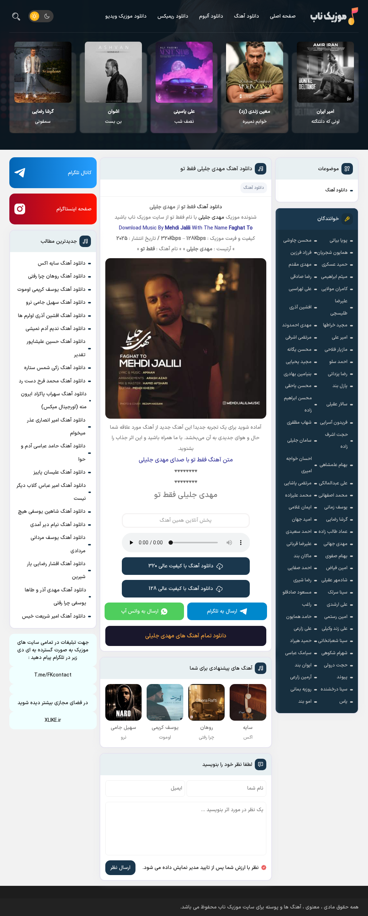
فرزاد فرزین (301, 252)
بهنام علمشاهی (333, 465)
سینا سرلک (338, 592)
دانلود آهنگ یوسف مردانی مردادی (58, 544)
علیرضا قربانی (299, 544)
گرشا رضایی (337, 519)
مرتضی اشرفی (298, 337)
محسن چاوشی (297, 240)
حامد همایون (299, 616)
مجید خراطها (335, 325)
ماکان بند (303, 556)
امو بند (305, 701)
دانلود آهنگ (246, 16)
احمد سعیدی (299, 531)
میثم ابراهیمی (334, 276)
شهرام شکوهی (334, 653)
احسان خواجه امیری (299, 465)
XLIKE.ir (53, 720)
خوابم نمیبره (254, 116)
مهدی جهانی (335, 544)
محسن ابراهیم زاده (298, 404)
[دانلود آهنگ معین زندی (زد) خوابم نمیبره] (254, 72)
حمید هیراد (301, 641)
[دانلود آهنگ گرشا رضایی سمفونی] (43, 72)
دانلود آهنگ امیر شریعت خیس (54, 616)
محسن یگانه (299, 349)
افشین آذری (300, 307)
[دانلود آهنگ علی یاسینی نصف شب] (184, 72)
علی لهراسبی (300, 289)
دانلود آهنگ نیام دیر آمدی (58, 525)
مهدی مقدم (300, 264)
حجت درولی (336, 665)
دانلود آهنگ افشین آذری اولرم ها (52, 316)
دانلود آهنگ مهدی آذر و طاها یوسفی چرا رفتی (55, 596)
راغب (307, 604)
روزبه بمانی (301, 689)
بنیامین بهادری (298, 374)
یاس (343, 701)
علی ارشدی (337, 604)
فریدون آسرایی (334, 422)
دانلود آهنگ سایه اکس (62, 263)
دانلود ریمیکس (172, 16)
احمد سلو (338, 362)
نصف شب (184, 116)
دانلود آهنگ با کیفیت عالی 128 (181, 588)
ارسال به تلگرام (222, 611)
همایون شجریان (332, 252)
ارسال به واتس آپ (139, 611)
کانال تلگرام (80, 173)
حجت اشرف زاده (336, 441)
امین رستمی (336, 616)
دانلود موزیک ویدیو (126, 16)
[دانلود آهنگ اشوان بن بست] (113, 72)
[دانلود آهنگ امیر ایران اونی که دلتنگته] (325, 72)
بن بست (113, 116)
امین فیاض (337, 568)
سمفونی (43, 116)
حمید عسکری (335, 264)
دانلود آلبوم (211, 16)
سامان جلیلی (299, 440)
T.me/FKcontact (53, 675)
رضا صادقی (301, 276)
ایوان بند (303, 665)
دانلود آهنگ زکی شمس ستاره (55, 368)
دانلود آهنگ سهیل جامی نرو (56, 302)
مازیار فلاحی (336, 349)
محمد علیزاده (298, 495)
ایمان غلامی (300, 507)
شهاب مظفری (299, 422)
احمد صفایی (300, 568)
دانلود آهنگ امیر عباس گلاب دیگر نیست (51, 492)
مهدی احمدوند (297, 325)
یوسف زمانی (336, 507)
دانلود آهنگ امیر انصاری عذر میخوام (56, 427)
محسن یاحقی (298, 386)
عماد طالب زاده (333, 531)
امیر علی (340, 337)
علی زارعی (303, 628)
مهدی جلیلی (211, 217)
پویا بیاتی (339, 240)
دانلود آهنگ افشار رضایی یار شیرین (56, 570)
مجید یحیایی (299, 362)
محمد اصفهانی (333, 495)
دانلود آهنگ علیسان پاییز (59, 472)
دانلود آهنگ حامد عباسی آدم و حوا (53, 452)
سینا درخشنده (334, 689)
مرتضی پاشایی (298, 483)
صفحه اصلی (283, 16)
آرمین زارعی (301, 677)
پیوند (342, 677)
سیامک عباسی (298, 653)
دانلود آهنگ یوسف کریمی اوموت (51, 289)
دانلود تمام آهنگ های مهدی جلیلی (185, 636)
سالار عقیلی (337, 404)
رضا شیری (302, 580)
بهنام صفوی (336, 556)
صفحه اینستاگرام (74, 209)
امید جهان (302, 519)
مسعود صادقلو (297, 592)
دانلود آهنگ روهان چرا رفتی (57, 276)
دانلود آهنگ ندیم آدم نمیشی (56, 329)
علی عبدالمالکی (333, 483)
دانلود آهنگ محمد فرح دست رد (52, 381)
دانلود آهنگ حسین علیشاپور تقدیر (56, 348)
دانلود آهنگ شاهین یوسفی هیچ (52, 511)
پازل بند (340, 386)
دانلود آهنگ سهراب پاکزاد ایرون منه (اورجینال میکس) (54, 400)
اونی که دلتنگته (325, 116)
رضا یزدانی (338, 374)
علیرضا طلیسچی (339, 307)
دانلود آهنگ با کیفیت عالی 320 (180, 566)
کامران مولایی (334, 289)
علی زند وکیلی (335, 628)
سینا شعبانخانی (333, 641)
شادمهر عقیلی (334, 580)
